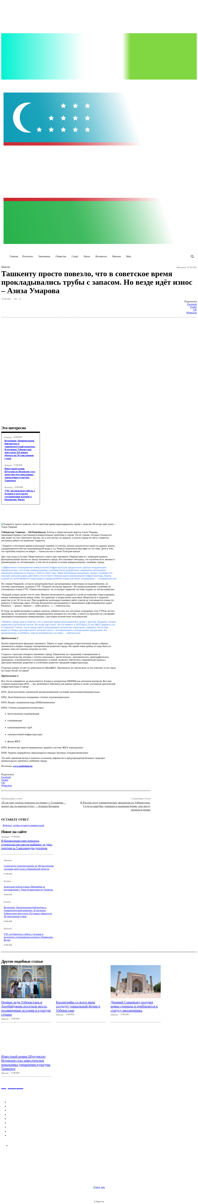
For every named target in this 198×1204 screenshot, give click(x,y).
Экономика (5, 837)
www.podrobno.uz (22, 766)
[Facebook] (141, 83)
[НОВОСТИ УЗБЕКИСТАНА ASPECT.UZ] (99, 168)
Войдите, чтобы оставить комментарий (23, 825)
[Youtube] (160, 83)
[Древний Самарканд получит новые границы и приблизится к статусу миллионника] (136, 981)
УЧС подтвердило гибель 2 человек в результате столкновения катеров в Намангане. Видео (19, 495)
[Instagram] (147, 83)
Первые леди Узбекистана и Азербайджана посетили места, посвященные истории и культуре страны (26, 1008)
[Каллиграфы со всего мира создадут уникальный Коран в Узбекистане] (81, 981)
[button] (192, 256)
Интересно (8, 487)
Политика (8, 437)
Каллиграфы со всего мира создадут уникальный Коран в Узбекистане (78, 1006)
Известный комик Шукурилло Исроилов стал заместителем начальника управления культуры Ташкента (19, 474)
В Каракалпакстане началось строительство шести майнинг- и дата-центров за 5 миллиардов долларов (26, 844)
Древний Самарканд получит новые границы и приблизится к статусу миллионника (134, 1006)
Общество (5, 267)
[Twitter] (154, 83)
